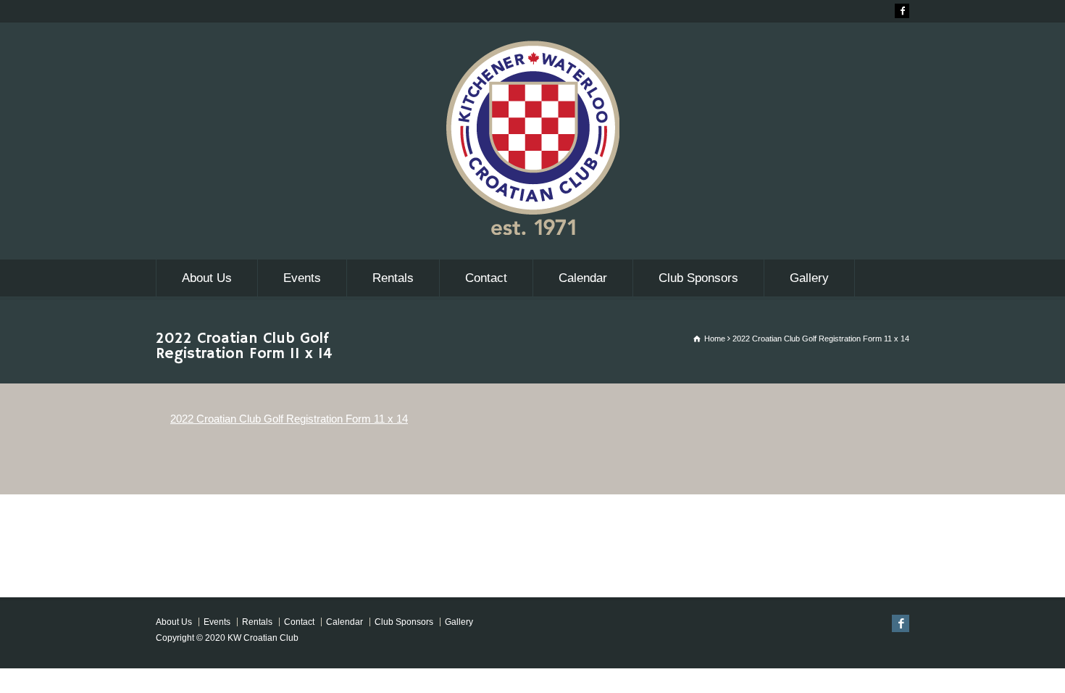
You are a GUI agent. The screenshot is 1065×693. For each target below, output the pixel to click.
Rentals (393, 278)
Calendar (583, 278)
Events (302, 278)
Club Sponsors (698, 278)
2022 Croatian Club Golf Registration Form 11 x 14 (289, 418)
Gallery (809, 278)
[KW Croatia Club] (532, 231)
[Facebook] (902, 11)
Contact (486, 278)
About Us (207, 278)
